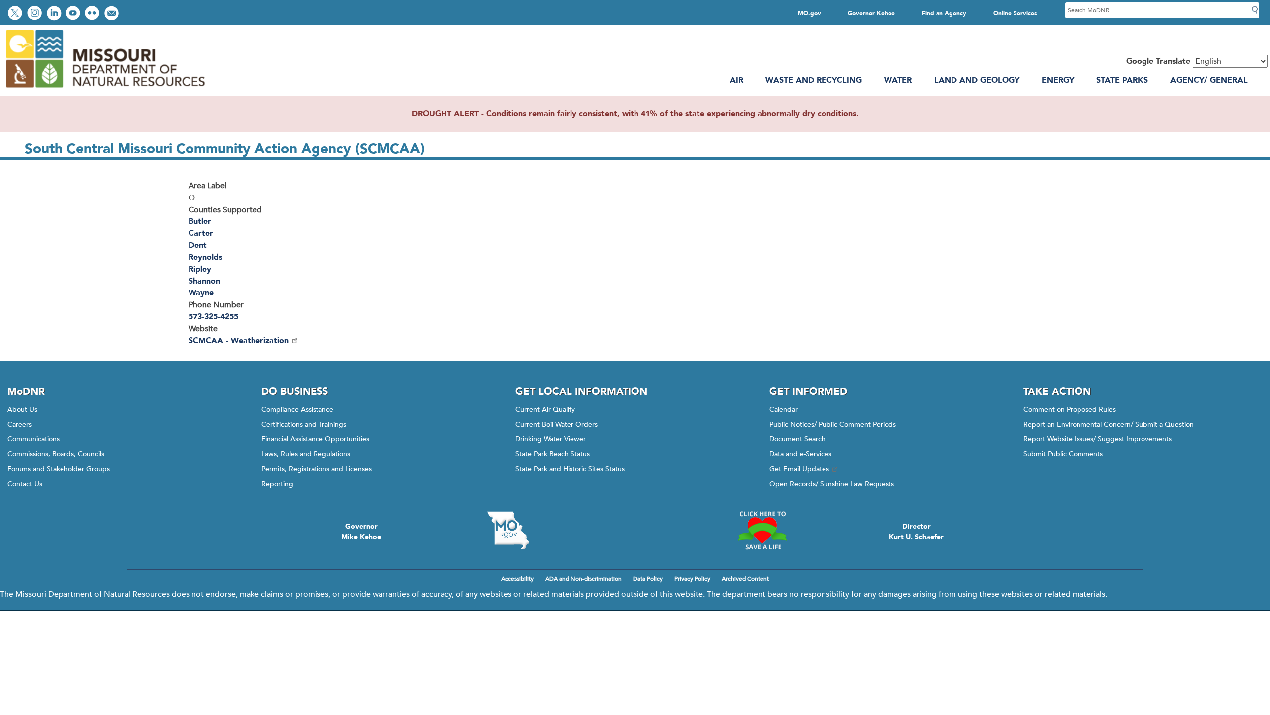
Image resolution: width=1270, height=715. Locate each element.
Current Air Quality (545, 409)
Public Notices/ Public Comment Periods (832, 424)
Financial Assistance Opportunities (315, 439)
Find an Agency (944, 13)
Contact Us (24, 484)
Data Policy (648, 579)
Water (898, 80)
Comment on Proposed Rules (1069, 409)
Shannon (204, 281)
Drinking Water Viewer (550, 439)
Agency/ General (1209, 80)
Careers (19, 424)
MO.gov (809, 13)
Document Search (797, 439)
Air (736, 80)
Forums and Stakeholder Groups (58, 469)
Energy (1058, 80)
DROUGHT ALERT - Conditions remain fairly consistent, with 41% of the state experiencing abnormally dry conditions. (635, 113)
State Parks (1122, 80)
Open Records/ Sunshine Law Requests (831, 484)
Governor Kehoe (871, 13)
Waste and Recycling (813, 80)
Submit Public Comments (1063, 454)
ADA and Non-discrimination (583, 579)
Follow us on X (16, 14)
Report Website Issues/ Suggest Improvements (1097, 439)
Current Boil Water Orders (556, 424)
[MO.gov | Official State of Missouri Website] (508, 530)
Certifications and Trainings (303, 424)
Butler (200, 221)
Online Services (1015, 13)
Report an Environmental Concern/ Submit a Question (1108, 424)
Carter (201, 233)
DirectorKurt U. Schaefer (916, 532)
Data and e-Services (800, 454)
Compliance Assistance (297, 409)
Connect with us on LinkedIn (55, 14)
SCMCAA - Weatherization (239, 340)
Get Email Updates (799, 469)
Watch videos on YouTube (74, 14)
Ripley (200, 269)
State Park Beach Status (552, 454)
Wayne (201, 292)
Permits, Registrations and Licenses (316, 469)
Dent (198, 245)
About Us (22, 409)
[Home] (104, 89)
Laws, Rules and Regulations (305, 454)
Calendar (783, 409)
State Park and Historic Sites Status (570, 469)
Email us (112, 14)
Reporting (277, 484)
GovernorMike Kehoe (361, 532)
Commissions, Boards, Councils (55, 454)
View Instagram (35, 14)
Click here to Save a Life (762, 530)
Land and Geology (976, 80)
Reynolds (205, 257)
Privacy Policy (692, 579)
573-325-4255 (213, 316)
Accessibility (517, 579)
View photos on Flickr (93, 14)
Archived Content (745, 579)
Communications (33, 439)
